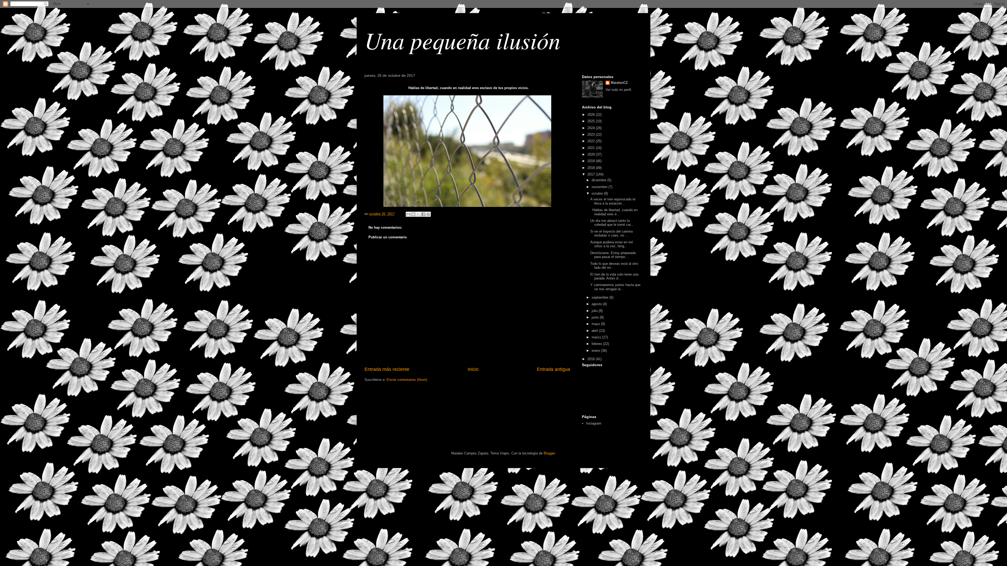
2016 (591, 359)
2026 (591, 115)
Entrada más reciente (387, 369)
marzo (597, 337)
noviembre (600, 187)
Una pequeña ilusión (462, 40)
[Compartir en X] (418, 214)
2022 (591, 141)
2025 (591, 121)
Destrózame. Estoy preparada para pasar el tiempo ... (613, 255)
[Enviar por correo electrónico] (408, 214)
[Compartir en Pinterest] (428, 214)
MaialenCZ (619, 83)
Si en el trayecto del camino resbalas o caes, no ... (611, 233)
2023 (591, 134)
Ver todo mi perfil (618, 90)
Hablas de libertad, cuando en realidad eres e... (614, 212)
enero (596, 351)
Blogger (549, 453)
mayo (596, 324)
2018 (591, 168)
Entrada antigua (553, 369)
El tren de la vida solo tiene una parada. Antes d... (614, 276)
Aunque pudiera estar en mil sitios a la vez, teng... (611, 244)
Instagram (593, 423)
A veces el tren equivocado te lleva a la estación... (612, 201)
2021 (591, 148)
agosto (597, 304)
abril (595, 331)
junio (596, 317)
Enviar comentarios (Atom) (407, 380)
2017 (591, 174)
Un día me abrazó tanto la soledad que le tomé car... (612, 223)
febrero (597, 344)
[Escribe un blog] (413, 214)
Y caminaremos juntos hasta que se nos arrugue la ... (615, 287)
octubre (598, 193)
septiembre (600, 297)
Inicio (473, 369)
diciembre (599, 180)
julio (595, 311)
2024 (591, 128)
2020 (591, 154)
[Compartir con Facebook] (423, 214)
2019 (591, 161)
